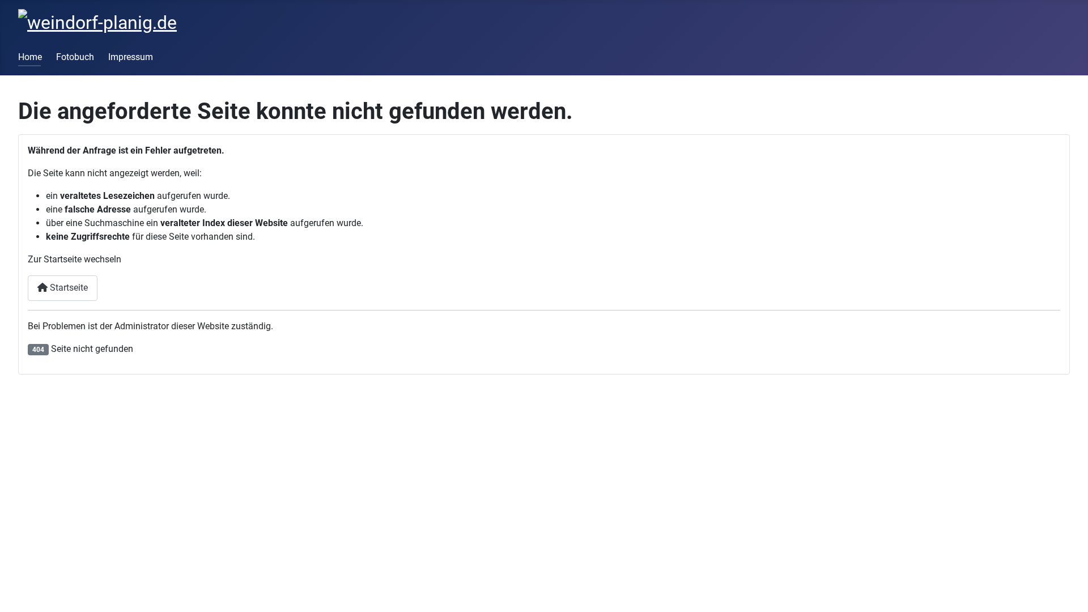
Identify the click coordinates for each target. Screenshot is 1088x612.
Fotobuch (75, 57)
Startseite (68, 287)
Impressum (130, 57)
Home (30, 57)
